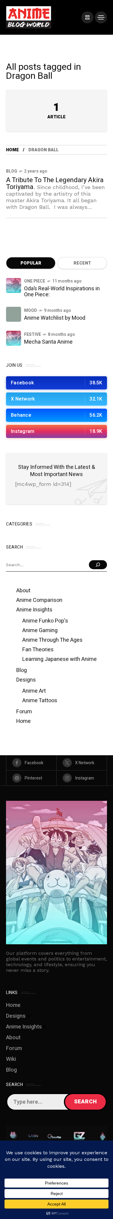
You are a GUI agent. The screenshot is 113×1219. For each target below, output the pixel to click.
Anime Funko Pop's (45, 621)
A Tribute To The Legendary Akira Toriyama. (55, 183)
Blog (11, 171)
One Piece (34, 281)
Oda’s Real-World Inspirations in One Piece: (62, 292)
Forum (24, 712)
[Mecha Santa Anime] (13, 338)
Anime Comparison (39, 600)
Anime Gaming (40, 630)
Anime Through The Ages (52, 640)
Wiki (11, 1059)
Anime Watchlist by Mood (54, 318)
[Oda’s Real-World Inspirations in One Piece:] (13, 285)
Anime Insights (34, 610)
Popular (30, 263)
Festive (32, 334)
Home (12, 150)
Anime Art (34, 691)
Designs (26, 680)
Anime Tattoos (39, 701)
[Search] (98, 564)
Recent (82, 263)
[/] (87, 17)
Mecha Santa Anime (48, 342)
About (23, 591)
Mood (30, 310)
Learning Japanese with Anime (59, 659)
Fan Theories (38, 650)
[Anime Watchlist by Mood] (13, 314)
